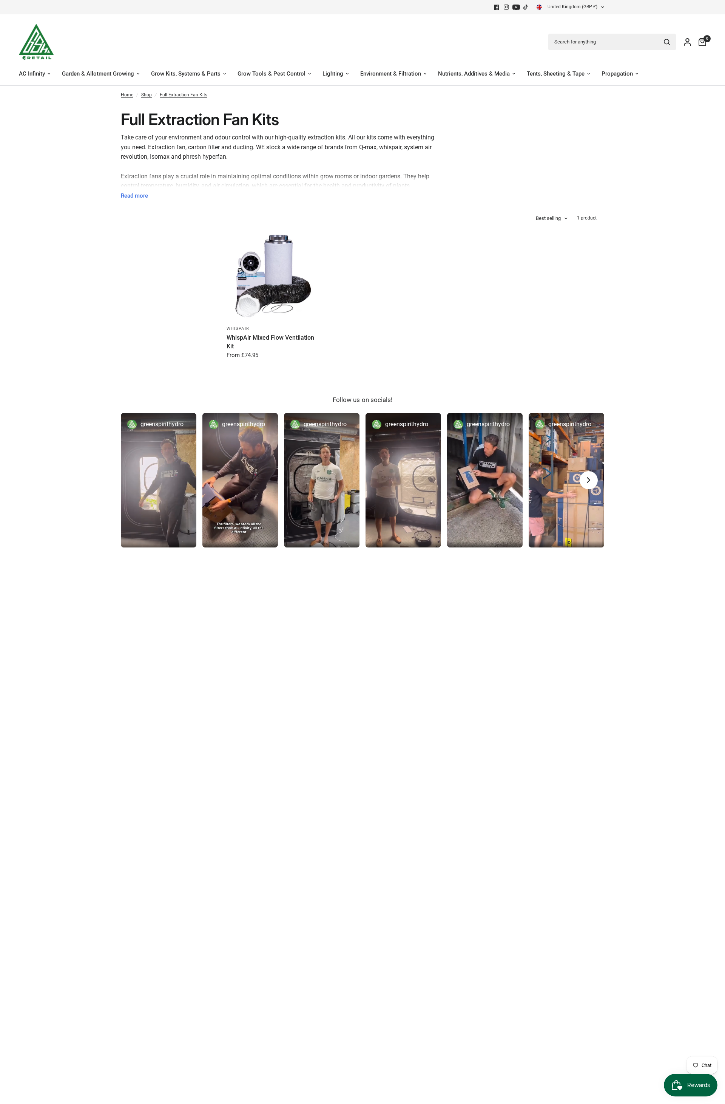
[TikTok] (526, 7)
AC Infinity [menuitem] (32, 73)
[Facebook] (496, 7)
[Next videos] (589, 480)
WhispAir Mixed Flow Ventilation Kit (270, 341)
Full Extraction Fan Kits (183, 94)
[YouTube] (516, 7)
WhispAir (238, 328)
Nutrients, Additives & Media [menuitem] (474, 73)
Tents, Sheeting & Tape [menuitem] (556, 73)
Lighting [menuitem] (332, 73)
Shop (146, 94)
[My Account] (687, 41)
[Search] (666, 42)
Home (127, 94)
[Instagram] (506, 7)
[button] (158, 480)
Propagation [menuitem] (617, 73)
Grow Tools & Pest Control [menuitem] (271, 73)
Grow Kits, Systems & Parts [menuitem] (186, 73)
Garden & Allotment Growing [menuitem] (98, 73)
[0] (700, 41)
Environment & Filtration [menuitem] (390, 73)
